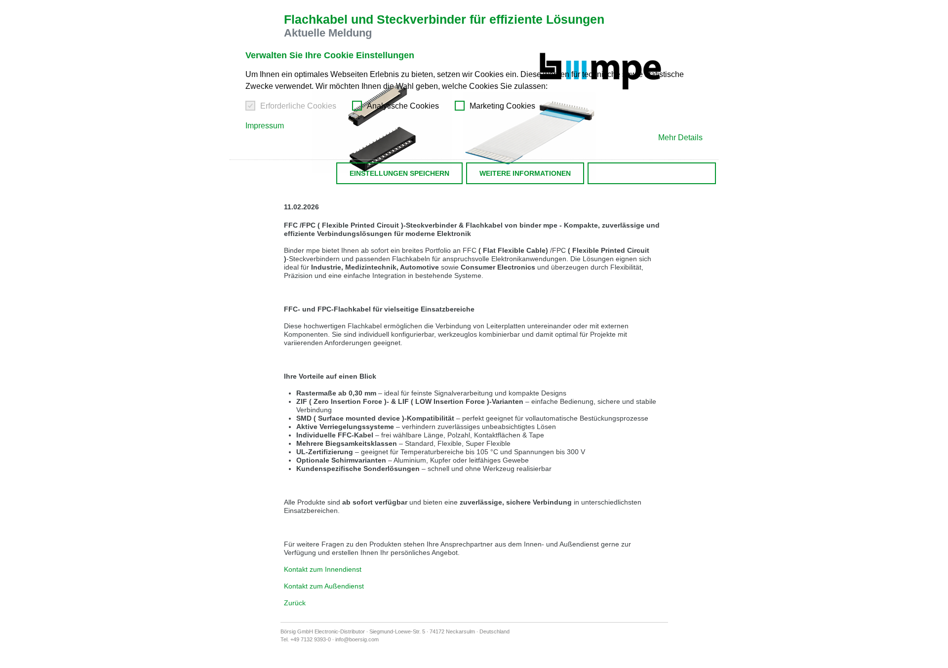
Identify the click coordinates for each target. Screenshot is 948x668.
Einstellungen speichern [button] (399, 173)
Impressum (264, 125)
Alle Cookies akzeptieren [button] (652, 173)
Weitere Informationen (525, 173)
